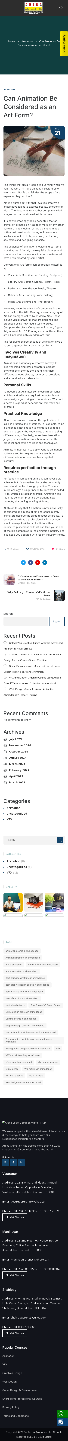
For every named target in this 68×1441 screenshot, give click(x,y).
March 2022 (17, 782)
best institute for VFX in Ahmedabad (24, 991)
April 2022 (16, 776)
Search (8, 613)
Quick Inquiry (64, 44)
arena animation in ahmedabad (21, 971)
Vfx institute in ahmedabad (38, 1069)
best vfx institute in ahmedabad (22, 998)
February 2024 (19, 770)
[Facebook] (13, 1162)
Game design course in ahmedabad (24, 1011)
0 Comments (37, 548)
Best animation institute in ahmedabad (25, 978)
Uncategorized (17, 813)
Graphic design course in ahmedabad (25, 1025)
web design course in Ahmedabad (23, 1082)
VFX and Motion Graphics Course (23, 1055)
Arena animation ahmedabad (43, 964)
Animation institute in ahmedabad (23, 957)
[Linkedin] (21, 1162)
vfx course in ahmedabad (19, 1062)
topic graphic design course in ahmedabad (28, 1048)
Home (11, 41)
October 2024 (18, 751)
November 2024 (20, 745)
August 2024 (17, 757)
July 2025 (15, 739)
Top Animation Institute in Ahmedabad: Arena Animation (29, 1040)
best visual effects (15, 1005)
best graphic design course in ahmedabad (27, 984)
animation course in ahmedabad (22, 950)
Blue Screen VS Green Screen (46, 1005)
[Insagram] (5, 1162)
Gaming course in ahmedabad (21, 1018)
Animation (27, 41)
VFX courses (12, 1069)
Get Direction (17, 1217)
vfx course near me (48, 1062)
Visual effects (36, 1075)
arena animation (14, 964)
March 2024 (17, 764)
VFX (9, 819)
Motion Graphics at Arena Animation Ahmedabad (31, 1032)
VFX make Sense (14, 1075)
